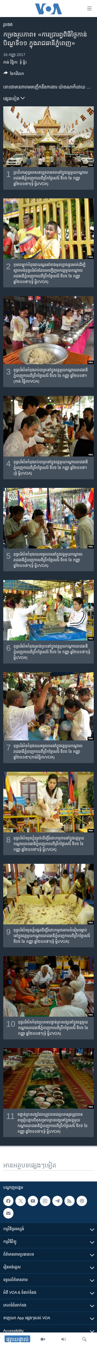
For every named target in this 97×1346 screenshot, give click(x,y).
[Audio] (64, 1339)
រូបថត (8, 24)
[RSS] (69, 1201)
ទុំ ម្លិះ (23, 62)
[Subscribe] (8, 1213)
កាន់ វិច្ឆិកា (10, 62)
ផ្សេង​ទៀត (11, 98)
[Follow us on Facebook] (8, 1201)
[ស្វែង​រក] (84, 1339)
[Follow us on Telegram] (57, 1201)
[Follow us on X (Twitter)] (20, 1201)
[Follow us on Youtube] (33, 1201)
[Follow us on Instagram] (45, 1201)
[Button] (14, 75)
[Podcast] (82, 1201)
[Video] (43, 1339)
